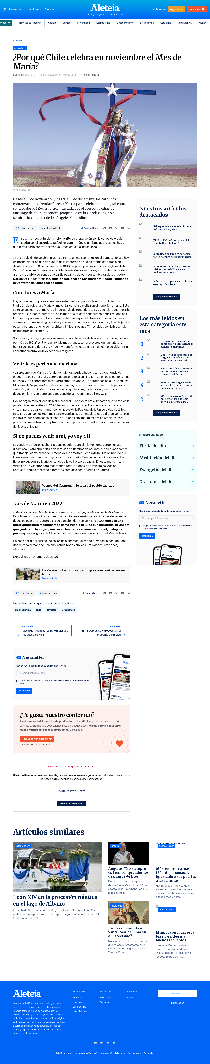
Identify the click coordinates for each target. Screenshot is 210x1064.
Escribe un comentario (71, 803)
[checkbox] (17, 681)
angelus (115, 846)
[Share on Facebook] (104, 228)
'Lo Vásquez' (119, 381)
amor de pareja (166, 909)
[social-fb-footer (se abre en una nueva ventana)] (101, 1043)
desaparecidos (166, 846)
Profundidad (83, 22)
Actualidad (165, 22)
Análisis (52, 22)
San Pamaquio (117, 14)
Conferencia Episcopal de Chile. (40, 283)
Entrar (82, 790)
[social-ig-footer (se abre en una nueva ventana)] (114, 1043)
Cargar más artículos (166, 296)
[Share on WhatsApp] (128, 228)
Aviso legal (120, 1053)
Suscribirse (177, 993)
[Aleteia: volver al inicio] (105, 7)
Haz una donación (83, 1053)
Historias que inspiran (30, 22)
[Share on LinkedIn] (110, 228)
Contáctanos (134, 1053)
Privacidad (149, 1053)
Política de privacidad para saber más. (167, 527)
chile (38, 609)
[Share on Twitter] (116, 228)
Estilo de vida (147, 22)
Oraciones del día (156, 481)
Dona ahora (194, 9)
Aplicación (105, 1002)
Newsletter (105, 997)
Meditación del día (158, 457)
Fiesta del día (152, 445)
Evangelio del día (156, 469)
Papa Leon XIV (185, 22)
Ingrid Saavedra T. (50, 75)
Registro (174, 9)
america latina (23, 609)
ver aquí (101, 541)
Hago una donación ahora (35, 738)
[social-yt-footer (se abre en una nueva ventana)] (95, 1043)
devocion (51, 609)
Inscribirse (24, 690)
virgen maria (68, 609)
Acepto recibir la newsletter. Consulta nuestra (54, 681)
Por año (130, 997)
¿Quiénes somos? (103, 1053)
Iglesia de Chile (45, 533)
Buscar (50, 9)
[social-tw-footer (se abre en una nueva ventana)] (108, 1043)
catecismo (117, 905)
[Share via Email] (122, 228)
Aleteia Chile (69, 75)
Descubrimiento (125, 22)
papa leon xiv (23, 846)
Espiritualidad (103, 22)
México (203, 22)
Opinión (66, 22)
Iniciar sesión (159, 9)
